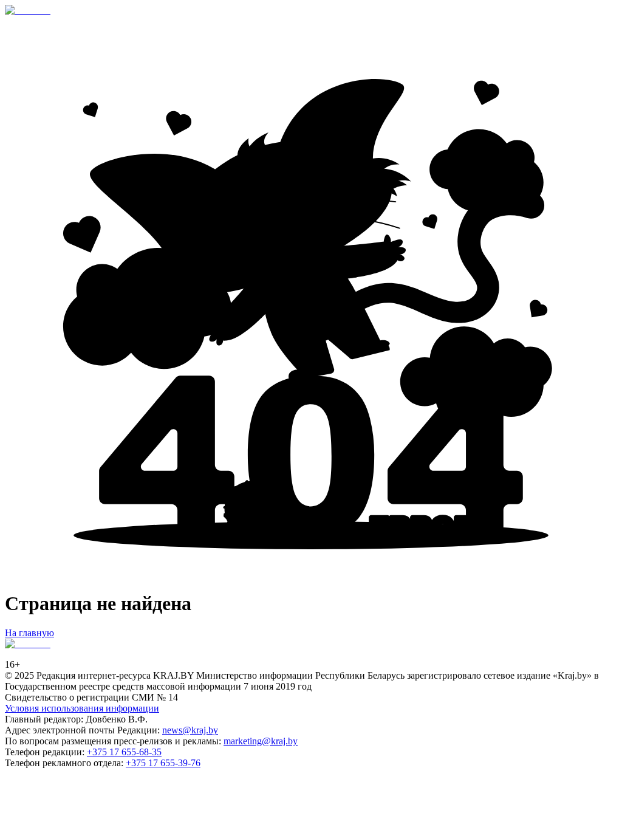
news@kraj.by (190, 730)
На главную (29, 633)
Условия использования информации (82, 708)
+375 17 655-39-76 (163, 763)
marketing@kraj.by (261, 741)
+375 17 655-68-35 (124, 752)
